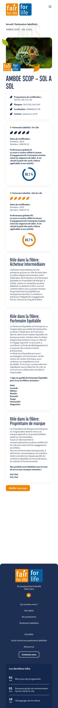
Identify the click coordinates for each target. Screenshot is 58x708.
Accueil (9, 24)
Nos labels (29, 610)
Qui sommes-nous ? (29, 604)
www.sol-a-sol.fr (30, 114)
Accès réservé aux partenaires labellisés (29, 640)
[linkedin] (29, 595)
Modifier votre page (18, 488)
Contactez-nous (29, 654)
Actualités (29, 634)
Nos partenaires (29, 616)
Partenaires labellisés (26, 24)
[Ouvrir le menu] (50, 7)
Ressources (29, 646)
